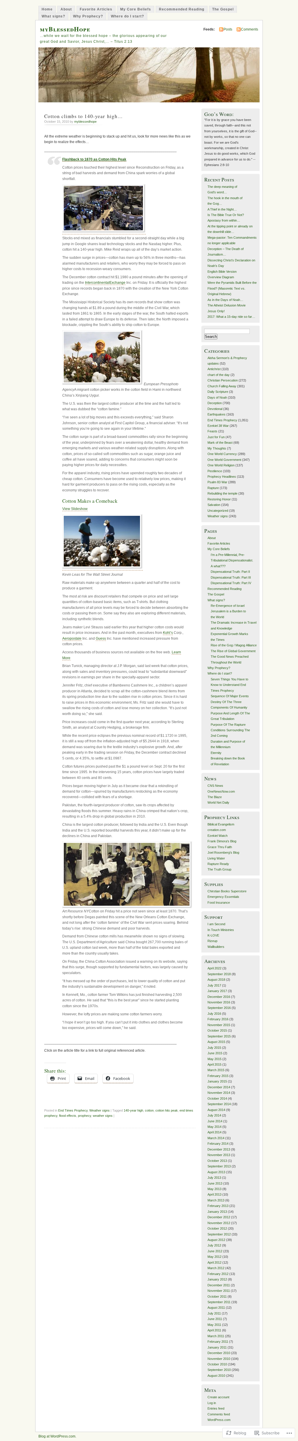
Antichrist (214, 369)
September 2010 (219, 1370)
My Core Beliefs (135, 9)
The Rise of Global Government (233, 651)
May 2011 (214, 1324)
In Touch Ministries (220, 930)
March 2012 (215, 1268)
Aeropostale (71, 638)
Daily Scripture (217, 391)
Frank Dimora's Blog (221, 841)
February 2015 (217, 1076)
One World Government (224, 459)
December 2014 (218, 1087)
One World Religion (221, 465)
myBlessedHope (65, 28)
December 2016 (218, 996)
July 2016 (214, 1013)
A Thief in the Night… (222, 209)
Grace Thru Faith (219, 847)
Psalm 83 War (217, 482)
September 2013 (219, 1166)
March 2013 (215, 1200)
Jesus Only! (216, 311)
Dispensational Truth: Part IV (231, 583)
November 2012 (218, 1223)
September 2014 (219, 1104)
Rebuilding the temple (222, 493)
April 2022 (214, 968)
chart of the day (218, 375)
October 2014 (217, 1098)
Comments (249, 29)
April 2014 (214, 1132)
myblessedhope (85, 121)
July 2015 (214, 1047)
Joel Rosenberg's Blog (223, 852)
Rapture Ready (218, 864)
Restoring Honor (219, 499)
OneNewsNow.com (221, 791)
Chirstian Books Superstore (226, 891)
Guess (101, 638)
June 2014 (214, 1121)
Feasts (212, 431)
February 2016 (217, 1019)
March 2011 (215, 1336)
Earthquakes (216, 414)
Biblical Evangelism (220, 824)
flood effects (67, 1115)
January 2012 (217, 1279)
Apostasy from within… (223, 220)
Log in (211, 1403)
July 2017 (214, 985)
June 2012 (214, 1251)
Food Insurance (218, 902)
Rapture (213, 488)
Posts (228, 29)
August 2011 (216, 1307)
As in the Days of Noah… (225, 300)
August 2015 (216, 1042)
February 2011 (217, 1341)
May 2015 (214, 1059)
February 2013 (217, 1206)
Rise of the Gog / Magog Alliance (234, 645)
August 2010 (216, 1375)
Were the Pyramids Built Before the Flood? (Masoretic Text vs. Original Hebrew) (232, 288)
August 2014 (216, 1110)
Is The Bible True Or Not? (225, 215)
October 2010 (217, 1364)
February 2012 (217, 1274)
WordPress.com (218, 1420)
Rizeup (212, 941)
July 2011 (214, 1313)
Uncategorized (217, 510)
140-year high (133, 1110)
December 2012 (218, 1217)
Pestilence (214, 471)
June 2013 (214, 1183)
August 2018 (216, 979)
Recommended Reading (181, 9)
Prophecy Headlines (221, 476)
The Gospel (223, 9)
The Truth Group (219, 869)
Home (47, 9)
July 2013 (214, 1177)
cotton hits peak (166, 1110)
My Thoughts (216, 448)
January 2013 (217, 1211)
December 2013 (218, 1149)
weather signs (103, 1115)
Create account (218, 1397)
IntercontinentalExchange (105, 283)
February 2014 (217, 1143)
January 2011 (217, 1347)
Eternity (216, 753)
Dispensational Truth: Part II (230, 571)
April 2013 (214, 1194)
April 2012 (214, 1262)
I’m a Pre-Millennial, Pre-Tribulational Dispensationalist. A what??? (232, 560)
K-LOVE (213, 935)
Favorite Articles (96, 9)
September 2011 (218, 1302)
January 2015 (217, 1081)
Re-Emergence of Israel (227, 605)
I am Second (216, 924)
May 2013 (214, 1189)
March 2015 (215, 1070)
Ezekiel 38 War (218, 425)
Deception (214, 403)
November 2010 (218, 1358)
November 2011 (218, 1290)
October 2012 (217, 1228)
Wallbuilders (215, 946)
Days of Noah (217, 397)
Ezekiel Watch (217, 835)
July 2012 (214, 1245)
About (66, 9)
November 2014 (218, 1092)
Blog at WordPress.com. (57, 1436)
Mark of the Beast (220, 442)
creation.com (216, 830)
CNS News (215, 785)
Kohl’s (168, 633)
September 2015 (219, 1036)
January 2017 (217, 991)
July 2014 (214, 1115)
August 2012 (216, 1240)
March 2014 (215, 1138)
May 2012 (214, 1256)
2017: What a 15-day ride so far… (231, 316)
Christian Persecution (222, 380)
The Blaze (214, 797)
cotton (149, 1110)
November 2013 (218, 1155)
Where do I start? (127, 16)
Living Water (216, 858)
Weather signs (99, 1110)
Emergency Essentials (223, 896)
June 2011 (214, 1319)
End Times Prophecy (73, 1110)
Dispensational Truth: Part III (231, 577)
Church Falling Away (221, 386)
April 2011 (214, 1330)
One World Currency (222, 454)
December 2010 (218, 1353)
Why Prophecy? (88, 16)
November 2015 (218, 1025)
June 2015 (214, 1053)
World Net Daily (218, 802)
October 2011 (217, 1296)
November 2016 (218, 1002)
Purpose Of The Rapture (228, 724)
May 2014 (214, 1126)
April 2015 (214, 1064)
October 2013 (217, 1160)
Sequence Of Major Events (230, 696)
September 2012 (219, 1234)
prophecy (84, 1115)
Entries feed (215, 1408)
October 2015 (217, 1030)
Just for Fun (216, 437)
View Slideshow (75, 509)
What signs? (53, 16)
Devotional (214, 409)
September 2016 (219, 1008)
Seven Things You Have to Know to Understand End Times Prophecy (229, 684)
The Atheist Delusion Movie (226, 305)
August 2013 (216, 1172)
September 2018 (219, 974)
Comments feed (218, 1414)
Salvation (213, 505)
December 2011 (218, 1285)
